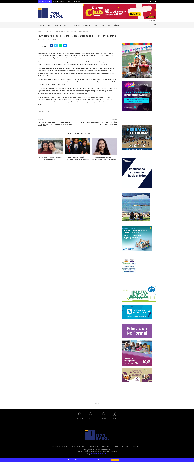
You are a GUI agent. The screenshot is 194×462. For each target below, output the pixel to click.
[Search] (155, 25)
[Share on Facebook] (51, 45)
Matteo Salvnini (44, 111)
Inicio (39, 31)
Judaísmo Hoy (117, 25)
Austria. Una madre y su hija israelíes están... (50, 158)
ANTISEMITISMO (86, 25)
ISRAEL (96, 25)
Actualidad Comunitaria (45, 25)
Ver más (123, 460)
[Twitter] (150, 1)
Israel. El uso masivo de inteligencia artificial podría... (104, 158)
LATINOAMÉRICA (76, 25)
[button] (53, 1)
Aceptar (115, 460)
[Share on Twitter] (56, 45)
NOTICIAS (48, 31)
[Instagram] (152, 1)
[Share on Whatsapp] (60, 45)
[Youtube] (155, 1)
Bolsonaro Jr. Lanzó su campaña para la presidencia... (77, 158)
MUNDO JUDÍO (106, 25)
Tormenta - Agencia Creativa (99, 454)
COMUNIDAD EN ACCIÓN (61, 25)
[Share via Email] (65, 45)
